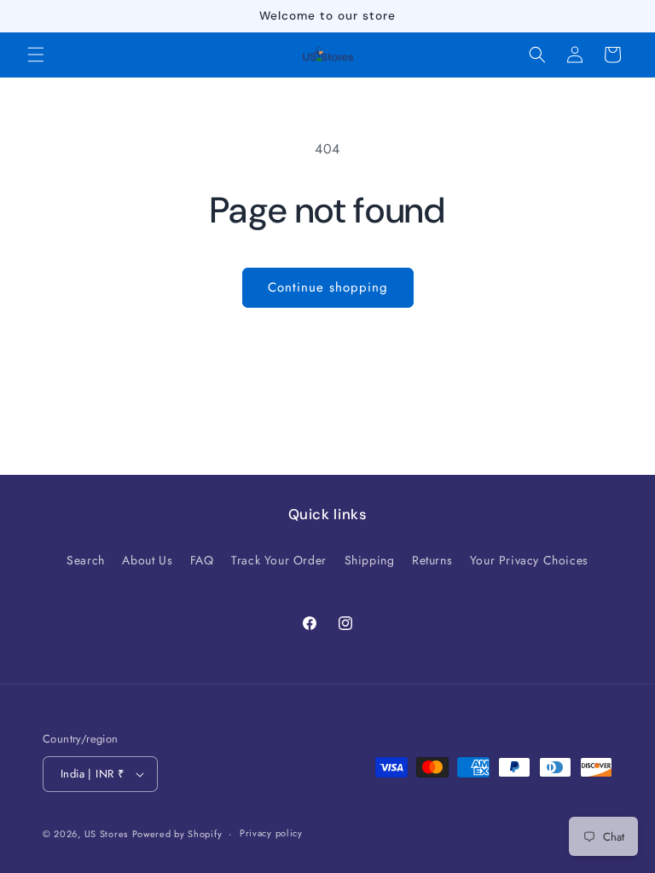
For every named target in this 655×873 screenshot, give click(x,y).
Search (86, 560)
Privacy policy (271, 833)
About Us (147, 560)
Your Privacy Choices (529, 560)
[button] (36, 54)
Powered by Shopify (177, 834)
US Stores (106, 834)
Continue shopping (328, 287)
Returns (432, 560)
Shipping (370, 560)
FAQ (202, 560)
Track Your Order (279, 560)
